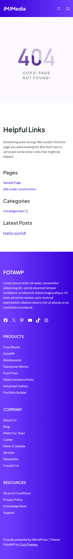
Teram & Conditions (17, 493)
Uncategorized (13, 211)
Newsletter (11, 459)
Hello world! (14, 233)
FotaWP (9, 353)
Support (9, 512)
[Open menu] (58, 8)
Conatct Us (11, 465)
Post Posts (10, 373)
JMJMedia (14, 8)
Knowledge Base (14, 506)
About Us (10, 420)
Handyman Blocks (15, 366)
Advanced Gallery (15, 386)
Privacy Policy (13, 499)
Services (9, 452)
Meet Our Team (14, 433)
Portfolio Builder (15, 392)
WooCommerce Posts (18, 379)
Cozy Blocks (11, 347)
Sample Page (12, 182)
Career (8, 439)
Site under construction (19, 189)
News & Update (14, 446)
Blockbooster (12, 360)
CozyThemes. (28, 544)
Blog (6, 426)
